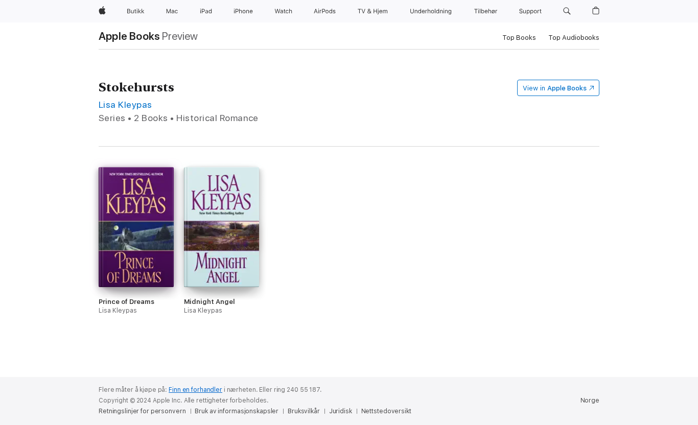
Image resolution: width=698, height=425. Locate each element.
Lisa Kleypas (125, 104)
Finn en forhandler (195, 389)
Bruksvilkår (304, 411)
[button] (567, 11)
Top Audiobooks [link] (573, 37)
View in (555, 88)
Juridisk (340, 411)
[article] (136, 264)
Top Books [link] (519, 37)
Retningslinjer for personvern (142, 411)
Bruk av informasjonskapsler (236, 411)
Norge (589, 400)
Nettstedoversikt (386, 411)
